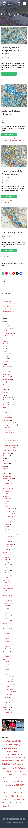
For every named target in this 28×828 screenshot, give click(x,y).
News (4, 343)
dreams (14, 825)
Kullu (8, 539)
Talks (4, 351)
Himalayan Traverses (8, 399)
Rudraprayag (10, 689)
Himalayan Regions (7, 379)
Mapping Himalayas (7, 404)
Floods (6, 752)
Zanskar (9, 546)
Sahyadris (4, 466)
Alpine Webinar (7, 453)
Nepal (4, 384)
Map (6, 608)
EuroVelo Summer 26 (6, 301)
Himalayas (4, 364)
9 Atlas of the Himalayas (11, 445)
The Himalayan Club (9, 335)
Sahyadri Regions (14, 789)
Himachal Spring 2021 (8, 488)
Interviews (6, 341)
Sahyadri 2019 (6, 603)
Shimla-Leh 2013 (7, 628)
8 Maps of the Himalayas (11, 442)
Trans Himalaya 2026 (6, 308)
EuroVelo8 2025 (7, 476)
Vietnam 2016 (6, 700)
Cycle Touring (6, 366)
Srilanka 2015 (6, 651)
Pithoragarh (10, 686)
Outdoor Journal (9, 333)
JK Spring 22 (6, 557)
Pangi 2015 (6, 580)
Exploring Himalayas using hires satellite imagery (11, 50)
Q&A (4, 387)
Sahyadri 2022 (6, 623)
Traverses (5, 471)
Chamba (8, 140)
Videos (5, 392)
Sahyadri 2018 (6, 595)
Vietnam (15, 802)
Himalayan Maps (15, 78)
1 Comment (5, 122)
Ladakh (8, 541)
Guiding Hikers (6, 374)
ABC (4, 741)
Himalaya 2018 (6, 496)
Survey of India (7, 412)
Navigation (5, 407)
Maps (20, 78)
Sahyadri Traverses (10, 792)
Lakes (4, 382)
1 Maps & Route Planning (11, 425)
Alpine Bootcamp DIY (8, 422)
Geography (6, 371)
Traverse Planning (7, 417)
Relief (4, 349)
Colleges (7, 353)
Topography (6, 415)
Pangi (20, 777)
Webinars (7, 621)
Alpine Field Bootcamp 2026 (8, 311)
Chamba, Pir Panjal (11, 534)
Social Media (6, 463)
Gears (4, 369)
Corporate (7, 356)
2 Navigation (8, 427)
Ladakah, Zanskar (11, 516)
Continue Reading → (9, 73)
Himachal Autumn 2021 (8, 478)
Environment (6, 455)
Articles (5, 323)
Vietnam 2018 (6, 707)
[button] (25, 4)
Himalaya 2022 (9, 78)
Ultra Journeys (18, 254)
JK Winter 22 (6, 570)
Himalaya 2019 (6, 522)
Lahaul (8, 771)
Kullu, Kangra (10, 513)
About (3, 321)
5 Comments (6, 182)
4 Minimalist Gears (9, 432)
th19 (15, 796)
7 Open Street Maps (10, 440)
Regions (5, 468)
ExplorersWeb (8, 328)
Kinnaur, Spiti (10, 511)
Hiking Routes (6, 377)
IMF (6, 330)
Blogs (6, 325)
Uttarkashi (9, 694)
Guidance (6, 755)
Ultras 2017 (6, 659)
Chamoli (9, 679)
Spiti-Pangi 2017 (7, 644)
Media (6, 610)
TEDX (6, 361)
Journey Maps (15, 200)
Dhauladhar (9, 748)
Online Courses (5, 420)
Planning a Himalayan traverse (9, 306)
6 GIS (6, 437)
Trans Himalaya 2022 (11, 232)
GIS (4, 458)
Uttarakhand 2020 (7, 667)
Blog (13, 813)
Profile (5, 346)
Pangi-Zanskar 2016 (8, 588)
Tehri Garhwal (10, 691)
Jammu (10, 764)
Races (6, 664)
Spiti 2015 (5, 636)
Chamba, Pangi (10, 508)
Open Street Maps (7, 410)
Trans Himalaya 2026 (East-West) (9, 303)
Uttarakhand (20, 140)
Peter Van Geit (6, 60)
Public (6, 358)
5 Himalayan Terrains (10, 435)
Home (9, 813)
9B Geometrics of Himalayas (12, 447)
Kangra (6, 768)
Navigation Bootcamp (8, 460)
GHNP (13, 752)
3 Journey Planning (9, 430)
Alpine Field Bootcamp (8, 450)
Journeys (8, 256)
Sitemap (17, 816)
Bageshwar (9, 676)
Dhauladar (9, 536)
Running (5, 389)
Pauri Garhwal (10, 684)
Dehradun (9, 681)
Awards (5, 338)
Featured (19, 748)
